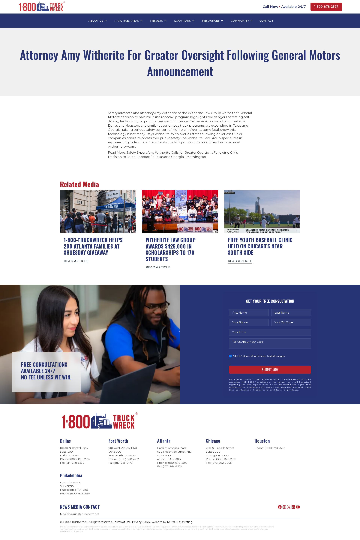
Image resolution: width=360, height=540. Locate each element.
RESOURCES (211, 20)
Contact (266, 20)
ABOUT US (95, 20)
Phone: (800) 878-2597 (269, 448)
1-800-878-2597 (326, 6)
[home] (41, 7)
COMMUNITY (240, 20)
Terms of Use (122, 522)
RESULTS (156, 20)
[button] (98, 20)
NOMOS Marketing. (180, 522)
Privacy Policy (141, 522)
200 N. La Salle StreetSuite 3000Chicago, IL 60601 (220, 451)
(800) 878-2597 (80, 493)
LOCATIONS (182, 20)
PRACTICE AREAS (126, 20)
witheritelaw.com (121, 146)
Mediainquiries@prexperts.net (79, 514)
